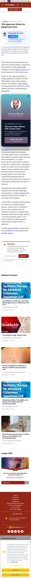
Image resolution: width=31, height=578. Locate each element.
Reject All (15, 570)
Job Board (15, 501)
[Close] (29, 542)
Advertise (15, 497)
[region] (15, 559)
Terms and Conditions (15, 505)
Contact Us (15, 499)
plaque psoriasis (21, 70)
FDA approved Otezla (11, 228)
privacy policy (9, 261)
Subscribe (22, 256)
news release (22, 84)
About (15, 495)
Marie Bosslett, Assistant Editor (12, 338)
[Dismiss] (28, 96)
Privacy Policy (15, 507)
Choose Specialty (13, 9)
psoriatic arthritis (7, 233)
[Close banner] (29, 2)
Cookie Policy (14, 562)
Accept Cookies (15, 575)
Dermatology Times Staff (11, 307)
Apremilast (5, 150)
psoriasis (22, 193)
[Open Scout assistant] (22, 5)
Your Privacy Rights (15, 509)
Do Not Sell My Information (15, 503)
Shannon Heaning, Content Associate (14, 372)
